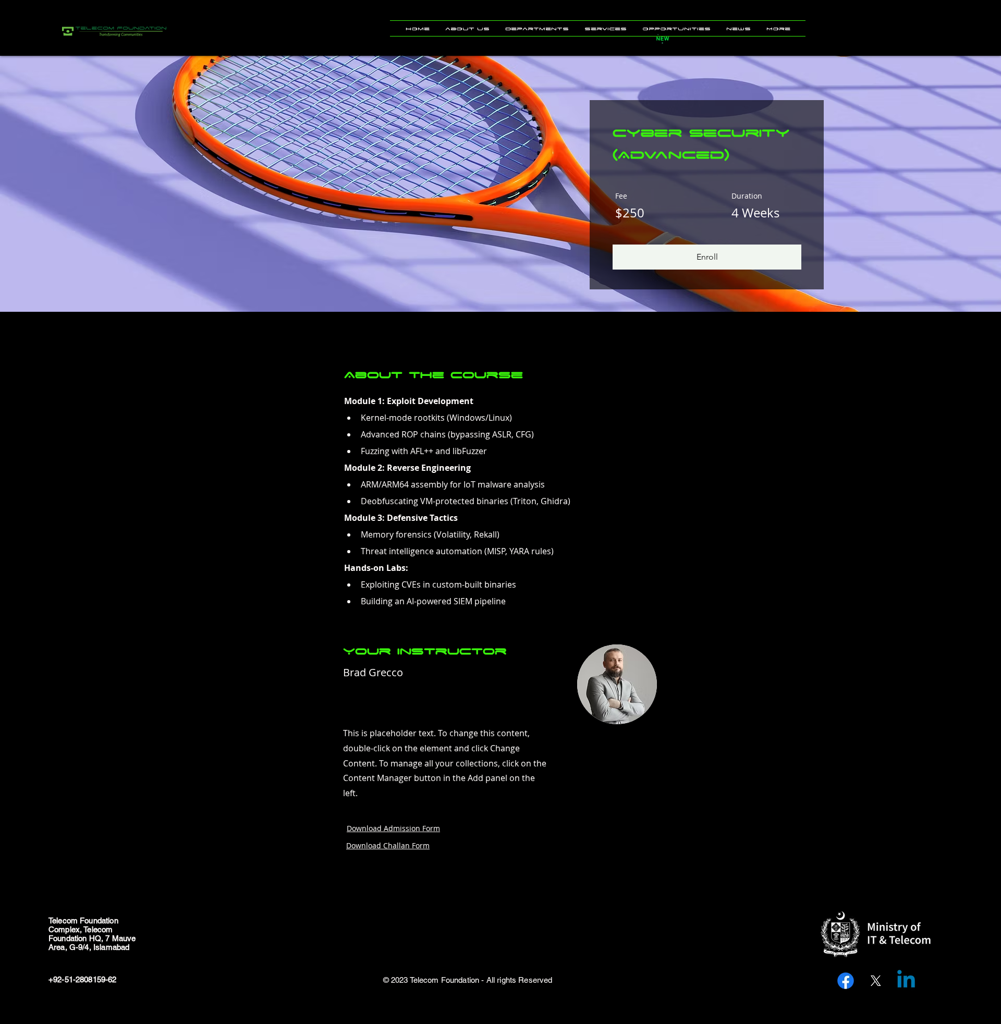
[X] (876, 981)
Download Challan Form (388, 845)
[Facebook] (846, 981)
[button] (467, 28)
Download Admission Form (393, 828)
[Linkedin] (906, 981)
